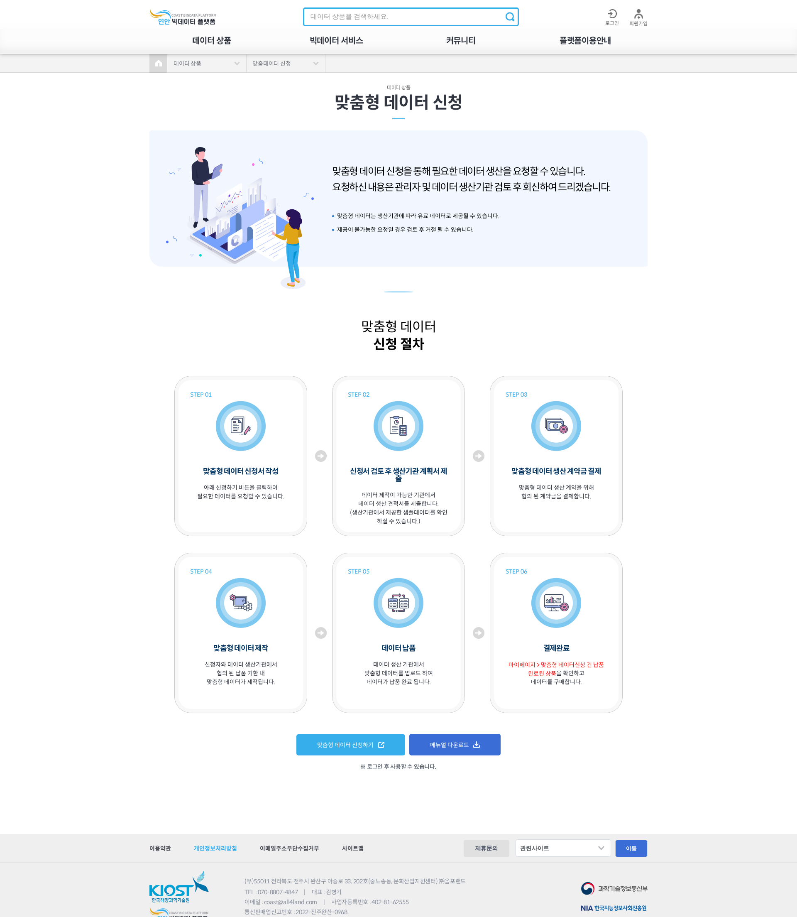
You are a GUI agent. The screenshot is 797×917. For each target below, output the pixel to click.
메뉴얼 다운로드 (449, 745)
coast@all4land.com (291, 902)
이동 (631, 848)
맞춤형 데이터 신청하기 (345, 745)
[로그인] (612, 13)
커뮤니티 (461, 41)
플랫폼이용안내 (585, 41)
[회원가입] (638, 14)
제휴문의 (486, 848)
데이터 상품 (211, 41)
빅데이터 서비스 (336, 41)
